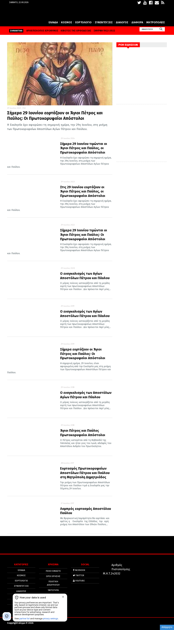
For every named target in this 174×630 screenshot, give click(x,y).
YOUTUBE (80, 580)
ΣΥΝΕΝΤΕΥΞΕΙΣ (104, 22)
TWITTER (79, 575)
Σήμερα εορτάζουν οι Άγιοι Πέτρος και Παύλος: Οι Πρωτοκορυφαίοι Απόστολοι (82, 353)
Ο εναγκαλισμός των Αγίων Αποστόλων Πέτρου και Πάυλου (85, 276)
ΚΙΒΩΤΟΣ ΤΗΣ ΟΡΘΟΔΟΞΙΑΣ (76, 30)
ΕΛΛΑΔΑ (53, 22)
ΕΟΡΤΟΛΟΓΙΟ (83, 22)
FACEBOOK (79, 570)
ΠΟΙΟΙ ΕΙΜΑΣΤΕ (53, 571)
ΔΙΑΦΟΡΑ (137, 22)
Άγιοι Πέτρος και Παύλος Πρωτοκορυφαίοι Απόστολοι (82, 432)
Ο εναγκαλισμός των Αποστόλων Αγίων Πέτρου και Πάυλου (85, 395)
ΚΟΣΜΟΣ (66, 22)
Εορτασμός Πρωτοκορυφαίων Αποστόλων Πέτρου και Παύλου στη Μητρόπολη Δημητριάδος (85, 472)
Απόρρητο (167, 627)
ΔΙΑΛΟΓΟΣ (122, 22)
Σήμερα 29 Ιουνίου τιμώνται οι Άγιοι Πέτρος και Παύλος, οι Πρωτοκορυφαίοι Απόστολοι (83, 148)
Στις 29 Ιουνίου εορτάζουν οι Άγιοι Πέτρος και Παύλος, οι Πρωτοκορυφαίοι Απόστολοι (82, 191)
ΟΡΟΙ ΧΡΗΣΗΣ (53, 576)
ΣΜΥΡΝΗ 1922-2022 (104, 30)
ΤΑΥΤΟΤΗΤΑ (53, 590)
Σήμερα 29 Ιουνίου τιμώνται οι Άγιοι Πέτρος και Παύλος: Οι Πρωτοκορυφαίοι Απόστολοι (83, 234)
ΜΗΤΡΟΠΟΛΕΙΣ (155, 22)
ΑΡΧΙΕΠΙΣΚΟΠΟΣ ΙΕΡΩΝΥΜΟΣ (42, 30)
